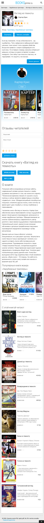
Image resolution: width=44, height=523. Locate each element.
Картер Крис (23, 17)
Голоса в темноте (23, 461)
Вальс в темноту (23, 436)
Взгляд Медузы (23, 411)
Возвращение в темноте (26, 386)
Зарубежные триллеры (24, 30)
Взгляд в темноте (24, 337)
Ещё (22, 87)
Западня (24, 295)
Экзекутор (25, 113)
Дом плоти (8, 295)
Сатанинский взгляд (25, 486)
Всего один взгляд (24, 312)
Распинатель (9, 113)
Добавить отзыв (9, 155)
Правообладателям (9, 520)
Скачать (7, 35)
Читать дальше (34, 61)
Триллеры (11, 30)
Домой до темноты (24, 362)
